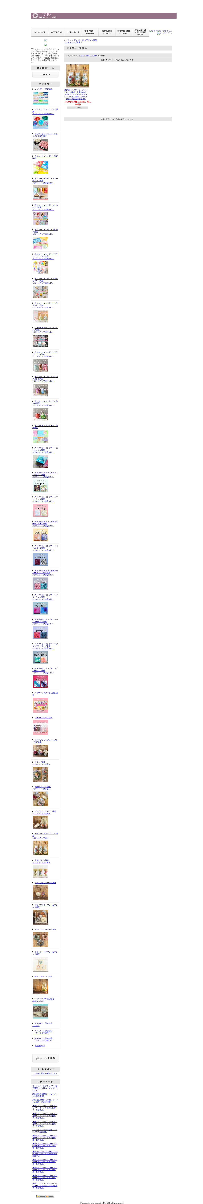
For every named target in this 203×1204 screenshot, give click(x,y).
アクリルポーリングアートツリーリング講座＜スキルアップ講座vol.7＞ (45, 597)
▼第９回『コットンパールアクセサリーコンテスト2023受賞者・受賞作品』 (44, 1178)
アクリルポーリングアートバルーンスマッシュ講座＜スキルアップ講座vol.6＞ (45, 572)
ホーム (67, 40)
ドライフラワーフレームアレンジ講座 (45, 906)
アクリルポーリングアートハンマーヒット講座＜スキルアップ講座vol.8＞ (45, 621)
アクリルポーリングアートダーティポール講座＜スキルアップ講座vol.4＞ (45, 523)
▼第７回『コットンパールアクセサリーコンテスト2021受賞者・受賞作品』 (44, 1162)
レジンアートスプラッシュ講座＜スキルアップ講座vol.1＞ (45, 111)
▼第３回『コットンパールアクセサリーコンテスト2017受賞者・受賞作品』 (44, 1124)
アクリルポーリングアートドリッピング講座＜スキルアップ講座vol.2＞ (45, 474)
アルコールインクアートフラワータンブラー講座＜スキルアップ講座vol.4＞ (45, 256)
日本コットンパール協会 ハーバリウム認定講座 (44, 1131)
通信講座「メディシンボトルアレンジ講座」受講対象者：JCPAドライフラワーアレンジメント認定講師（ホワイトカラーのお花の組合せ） (76, 94)
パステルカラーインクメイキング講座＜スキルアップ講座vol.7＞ (45, 330)
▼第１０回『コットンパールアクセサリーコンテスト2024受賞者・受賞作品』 (44, 1185)
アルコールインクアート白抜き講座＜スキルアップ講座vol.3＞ (45, 232)
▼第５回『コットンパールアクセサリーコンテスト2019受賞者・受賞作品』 (44, 1146)
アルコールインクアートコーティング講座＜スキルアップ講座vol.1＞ (45, 180)
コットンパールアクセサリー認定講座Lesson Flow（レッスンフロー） (45, 1088)
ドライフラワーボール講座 (45, 883)
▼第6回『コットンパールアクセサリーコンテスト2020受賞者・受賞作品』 (45, 1154)
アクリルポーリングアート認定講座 (45, 427)
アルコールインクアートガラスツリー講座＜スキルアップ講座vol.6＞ (45, 305)
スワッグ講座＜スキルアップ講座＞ (41, 763)
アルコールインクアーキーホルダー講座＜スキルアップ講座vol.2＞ (45, 207)
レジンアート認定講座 (43, 89)
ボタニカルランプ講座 (43, 976)
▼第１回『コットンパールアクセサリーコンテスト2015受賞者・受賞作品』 (44, 1108)
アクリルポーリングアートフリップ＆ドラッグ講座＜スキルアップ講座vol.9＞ (45, 646)
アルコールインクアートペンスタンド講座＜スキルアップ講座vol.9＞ (45, 379)
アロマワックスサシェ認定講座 (45, 694)
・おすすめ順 (84, 56)
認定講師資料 (40, 1046)
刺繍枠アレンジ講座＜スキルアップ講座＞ (41, 788)
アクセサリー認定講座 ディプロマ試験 (42, 1032)
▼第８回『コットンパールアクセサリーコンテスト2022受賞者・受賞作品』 (44, 1170)
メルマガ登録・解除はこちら (45, 1073)
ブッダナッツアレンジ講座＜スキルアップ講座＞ (44, 812)
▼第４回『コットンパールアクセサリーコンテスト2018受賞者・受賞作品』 (44, 1137)
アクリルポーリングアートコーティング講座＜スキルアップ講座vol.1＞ (45, 450)
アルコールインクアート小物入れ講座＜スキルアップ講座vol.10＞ (45, 403)
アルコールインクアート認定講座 (45, 157)
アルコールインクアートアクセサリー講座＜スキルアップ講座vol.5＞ (45, 281)
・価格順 (93, 56)
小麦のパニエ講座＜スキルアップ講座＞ (41, 861)
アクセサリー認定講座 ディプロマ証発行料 (42, 1039)
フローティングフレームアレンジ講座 (45, 953)
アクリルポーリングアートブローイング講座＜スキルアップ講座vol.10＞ (45, 670)
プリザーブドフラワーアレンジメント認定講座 (45, 135)
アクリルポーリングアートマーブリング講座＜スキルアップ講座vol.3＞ (45, 499)
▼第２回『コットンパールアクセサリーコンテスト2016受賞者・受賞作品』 (44, 1116)
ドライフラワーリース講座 (45, 929)
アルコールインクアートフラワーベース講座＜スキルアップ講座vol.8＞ (45, 354)
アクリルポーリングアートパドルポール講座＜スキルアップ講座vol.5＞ (45, 548)
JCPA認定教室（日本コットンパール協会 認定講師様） (45, 1101)
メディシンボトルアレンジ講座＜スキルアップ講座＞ (45, 836)
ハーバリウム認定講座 (43, 718)
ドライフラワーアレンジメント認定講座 (45, 741)
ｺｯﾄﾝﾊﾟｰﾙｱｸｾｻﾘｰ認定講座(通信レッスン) (43, 1000)
